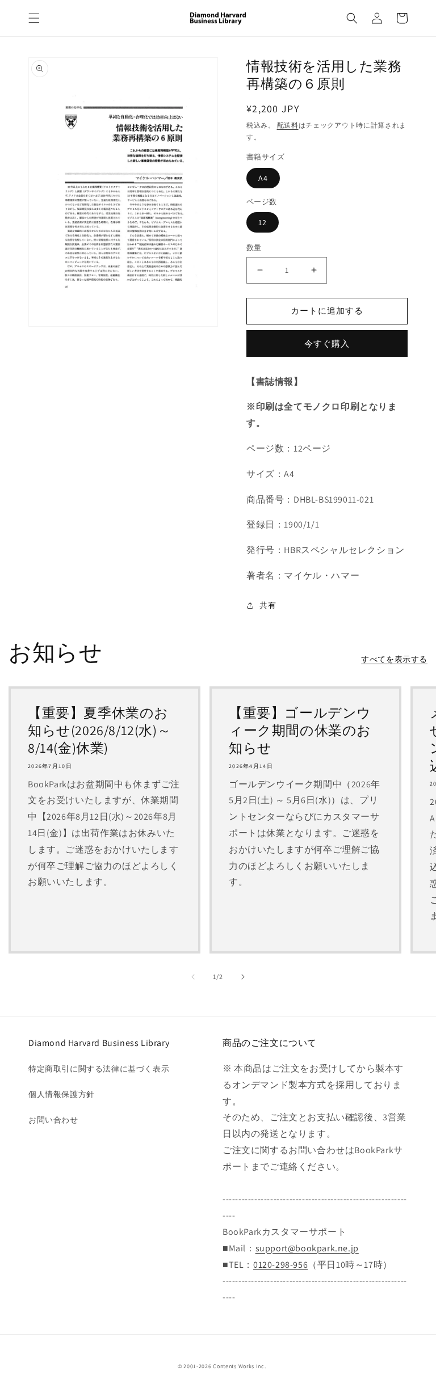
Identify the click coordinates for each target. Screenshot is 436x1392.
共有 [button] (267, 605)
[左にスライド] (193, 976)
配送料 (288, 125)
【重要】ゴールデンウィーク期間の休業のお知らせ (300, 730)
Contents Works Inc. (239, 1366)
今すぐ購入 (327, 343)
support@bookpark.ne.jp (307, 1248)
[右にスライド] (242, 976)
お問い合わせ (53, 1120)
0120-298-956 (280, 1265)
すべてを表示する (394, 659)
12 (262, 222)
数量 (254, 247)
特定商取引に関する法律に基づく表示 (98, 1069)
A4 (263, 178)
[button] (34, 18)
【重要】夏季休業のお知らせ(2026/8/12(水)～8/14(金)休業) (99, 730)
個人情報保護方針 (61, 1094)
